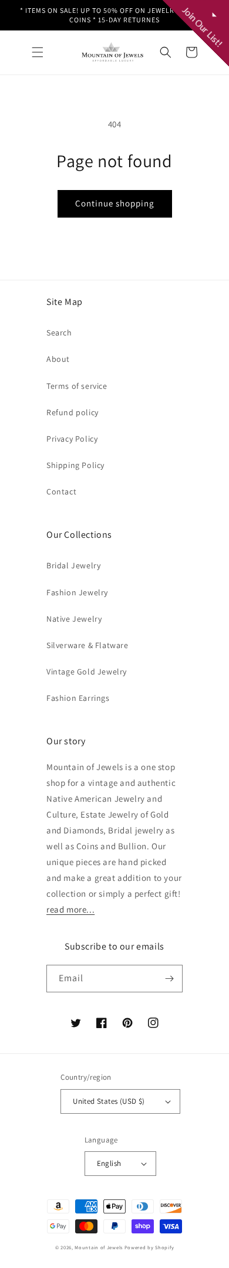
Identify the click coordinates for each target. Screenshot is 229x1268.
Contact (61, 491)
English (109, 1163)
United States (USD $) (108, 1101)
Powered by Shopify (149, 1247)
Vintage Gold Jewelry (86, 671)
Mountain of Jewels (99, 1247)
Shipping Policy (75, 465)
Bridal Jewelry (73, 565)
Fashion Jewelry (77, 592)
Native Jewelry (74, 618)
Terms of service (76, 386)
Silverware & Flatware (87, 645)
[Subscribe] (169, 978)
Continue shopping (114, 203)
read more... (70, 909)
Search (59, 332)
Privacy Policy (71, 438)
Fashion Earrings (78, 698)
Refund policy (72, 412)
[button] (37, 52)
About (58, 359)
